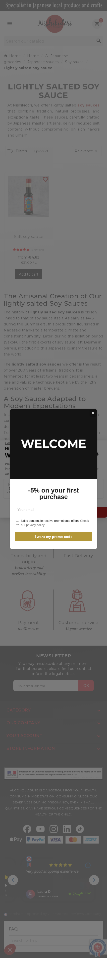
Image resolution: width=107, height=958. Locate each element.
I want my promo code (53, 537)
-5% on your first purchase (53, 493)
